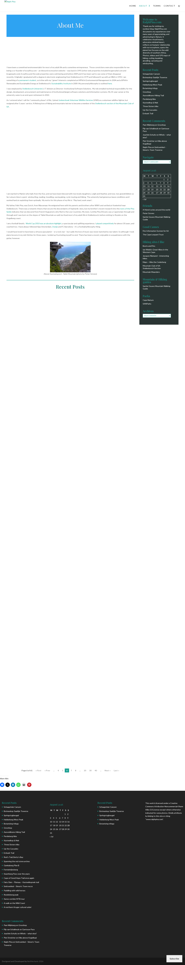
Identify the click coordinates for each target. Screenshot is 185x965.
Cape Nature (148, 300)
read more (17, 401)
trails (67, 728)
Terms (157, 6)
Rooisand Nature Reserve (81, 386)
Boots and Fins (149, 246)
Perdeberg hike (149, 99)
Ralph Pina (16, 386)
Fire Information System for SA (156, 231)
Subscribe (174, 958)
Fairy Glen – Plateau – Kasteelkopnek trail (21, 882)
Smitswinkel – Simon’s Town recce (18, 886)
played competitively (105, 223)
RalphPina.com (161, 29)
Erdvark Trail (148, 113)
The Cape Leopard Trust (153, 234)
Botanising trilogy (150, 88)
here (110, 83)
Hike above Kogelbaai (28, 938)
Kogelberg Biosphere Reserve (55, 386)
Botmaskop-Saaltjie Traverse (155, 77)
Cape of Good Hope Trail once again (19, 878)
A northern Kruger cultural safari (17, 907)
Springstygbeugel (150, 81)
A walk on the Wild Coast (27, 723)
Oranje (55, 227)
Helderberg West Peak (152, 85)
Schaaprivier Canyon (151, 74)
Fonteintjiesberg (11, 869)
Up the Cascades (150, 110)
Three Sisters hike (150, 106)
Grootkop (147, 92)
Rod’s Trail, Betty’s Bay (13, 857)
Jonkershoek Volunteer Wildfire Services (76, 100)
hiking (37, 728)
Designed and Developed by (14, 961)
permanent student (28, 80)
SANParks (147, 304)
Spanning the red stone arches (17, 861)
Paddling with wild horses (28, 382)
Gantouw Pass (28, 929)
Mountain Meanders (151, 272)
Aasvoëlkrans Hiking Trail (153, 95)
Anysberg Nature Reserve (46, 614)
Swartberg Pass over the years (17, 874)
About (143, 6)
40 (96, 770)
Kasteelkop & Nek (150, 102)
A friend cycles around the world (156, 210)
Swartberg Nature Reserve (104, 614)
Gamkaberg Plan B (11, 865)
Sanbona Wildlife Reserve (79, 614)
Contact (169, 6)
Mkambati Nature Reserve (52, 728)
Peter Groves (148, 213)
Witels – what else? (28, 933)
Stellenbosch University (32, 88)
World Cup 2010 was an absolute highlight (43, 223)
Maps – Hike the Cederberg (154, 262)
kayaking (37, 386)
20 (85, 770)
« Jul (144, 199)
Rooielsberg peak (22, 496)
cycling (62, 614)
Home (132, 6)
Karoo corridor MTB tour (27, 610)
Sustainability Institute (61, 83)
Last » (116, 770)
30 (90, 770)
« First (38, 770)
